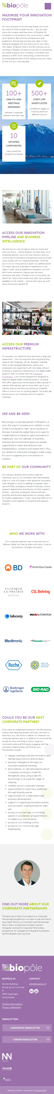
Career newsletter (25, 1039)
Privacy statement (11, 1007)
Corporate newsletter (25, 1027)
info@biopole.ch (37, 984)
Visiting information (12, 1004)
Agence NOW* (41, 1090)
